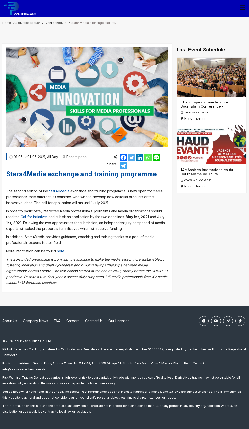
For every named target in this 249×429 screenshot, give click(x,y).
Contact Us (94, 321)
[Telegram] (123, 165)
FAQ (57, 321)
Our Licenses (118, 321)
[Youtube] (216, 321)
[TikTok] (240, 321)
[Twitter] (131, 157)
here (60, 251)
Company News (35, 321)
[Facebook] (123, 157)
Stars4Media (59, 191)
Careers (72, 321)
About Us (9, 321)
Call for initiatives (34, 217)
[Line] (156, 157)
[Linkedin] (139, 157)
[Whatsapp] (148, 157)
